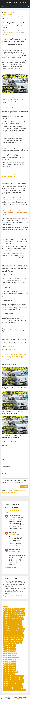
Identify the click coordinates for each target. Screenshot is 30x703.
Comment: (5, 445)
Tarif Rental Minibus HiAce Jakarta (13, 676)
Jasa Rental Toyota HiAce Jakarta (13, 635)
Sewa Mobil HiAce (9, 673)
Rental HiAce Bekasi (10, 647)
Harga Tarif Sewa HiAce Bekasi (13, 621)
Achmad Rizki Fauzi (18, 699)
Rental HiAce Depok (10, 651)
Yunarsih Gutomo (14, 515)
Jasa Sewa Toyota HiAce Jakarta (13, 641)
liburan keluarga (16, 643)
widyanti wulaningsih (15, 549)
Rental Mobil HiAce (9, 659)
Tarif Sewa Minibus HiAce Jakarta (13, 682)
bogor (6, 606)
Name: (3, 459)
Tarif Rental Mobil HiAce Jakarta (13, 678)
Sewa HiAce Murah (9, 669)
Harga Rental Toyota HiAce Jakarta (14, 612)
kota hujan (7, 643)
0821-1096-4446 (9, 346)
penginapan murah (9, 645)
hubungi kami (15, 329)
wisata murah (8, 690)
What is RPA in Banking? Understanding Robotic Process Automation (14, 592)
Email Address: (6, 466)
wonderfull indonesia (19, 690)
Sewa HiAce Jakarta (9, 667)
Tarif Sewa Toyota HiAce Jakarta (13, 686)
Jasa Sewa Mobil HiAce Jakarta (13, 639)
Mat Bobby (12, 532)
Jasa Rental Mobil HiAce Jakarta (14, 354)
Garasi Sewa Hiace (15, 3)
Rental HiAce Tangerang (11, 657)
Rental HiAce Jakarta (10, 653)
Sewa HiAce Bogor (9, 663)
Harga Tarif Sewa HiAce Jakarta (13, 627)
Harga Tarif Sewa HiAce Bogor (12, 623)
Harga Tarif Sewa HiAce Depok (13, 625)
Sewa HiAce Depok (9, 665)
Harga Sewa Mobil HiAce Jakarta (13, 616)
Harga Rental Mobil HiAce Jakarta (13, 610)
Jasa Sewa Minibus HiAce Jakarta (13, 637)
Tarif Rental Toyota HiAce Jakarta (13, 680)
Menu (2, 6)
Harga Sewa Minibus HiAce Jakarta (14, 614)
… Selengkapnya (17, 528)
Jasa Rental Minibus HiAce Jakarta (13, 631)
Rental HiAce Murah (9, 655)
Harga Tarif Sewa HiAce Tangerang (14, 629)
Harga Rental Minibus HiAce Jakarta (14, 608)
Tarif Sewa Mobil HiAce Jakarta (13, 684)
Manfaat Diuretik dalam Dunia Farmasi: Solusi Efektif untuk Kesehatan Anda (16, 581)
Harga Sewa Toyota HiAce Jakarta (14, 618)
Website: (4, 474)
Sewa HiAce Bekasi (9, 661)
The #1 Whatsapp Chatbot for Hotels (15, 588)
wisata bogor (8, 688)
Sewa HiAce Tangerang (10, 671)
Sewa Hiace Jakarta (14, 32)
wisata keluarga (17, 688)
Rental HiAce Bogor (9, 649)
